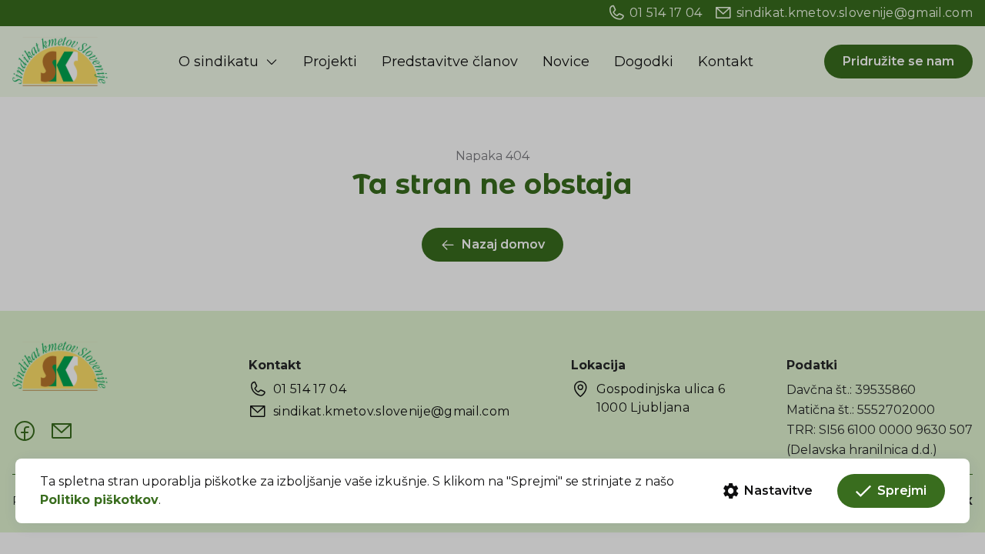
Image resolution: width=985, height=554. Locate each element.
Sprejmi (902, 490)
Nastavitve (778, 490)
